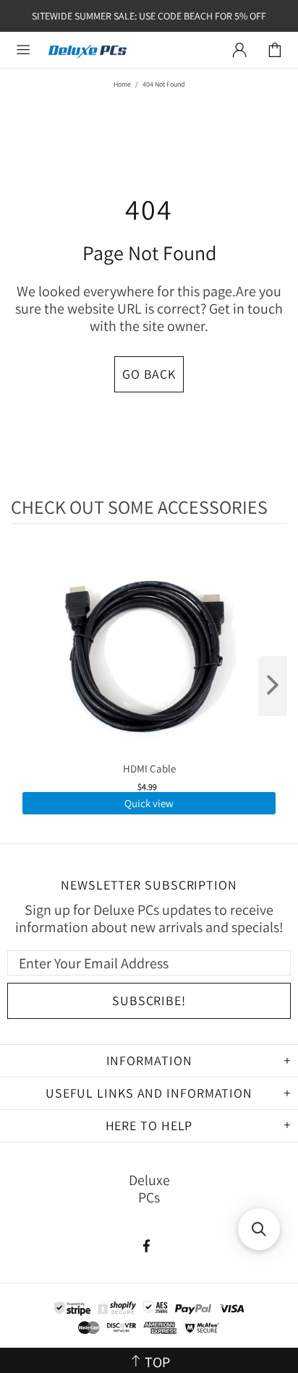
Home (122, 84)
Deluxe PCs (87, 50)
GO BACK (149, 374)
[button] (259, 1229)
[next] (272, 686)
